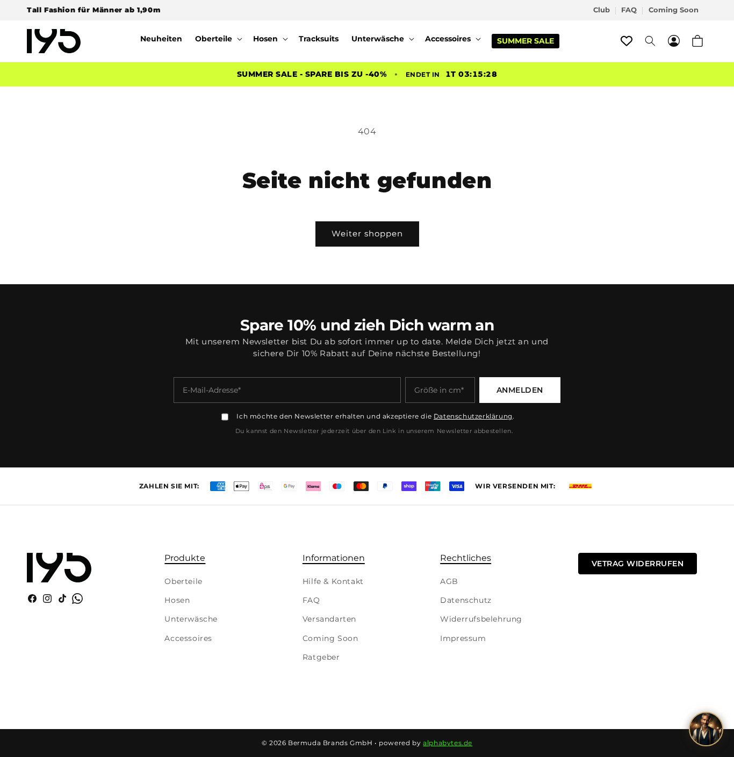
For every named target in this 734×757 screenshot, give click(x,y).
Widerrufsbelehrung (481, 619)
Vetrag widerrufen (638, 563)
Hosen (177, 600)
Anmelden (519, 390)
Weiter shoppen (367, 233)
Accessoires (188, 638)
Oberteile (183, 581)
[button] (218, 38)
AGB (449, 581)
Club (601, 9)
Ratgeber (321, 657)
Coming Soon (674, 9)
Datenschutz (466, 600)
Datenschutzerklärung (473, 416)
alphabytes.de (447, 743)
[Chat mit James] (706, 729)
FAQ (629, 9)
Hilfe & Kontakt (333, 581)
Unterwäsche (191, 619)
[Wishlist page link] (626, 41)
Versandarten (329, 619)
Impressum (463, 638)
